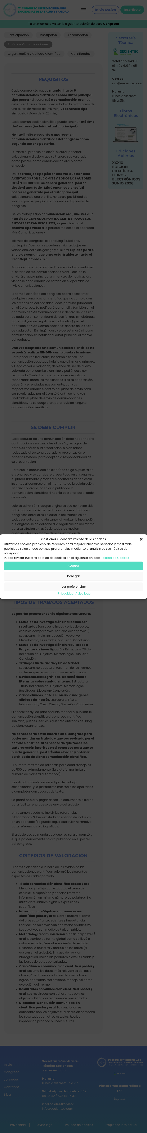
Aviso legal (83, 593)
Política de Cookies (114, 558)
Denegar (73, 576)
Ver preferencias (73, 587)
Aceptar (73, 566)
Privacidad (66, 593)
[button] (141, 539)
